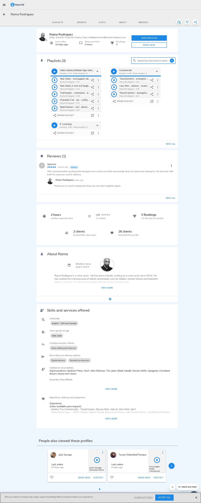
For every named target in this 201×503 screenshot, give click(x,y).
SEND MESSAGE (149, 38)
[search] (134, 61)
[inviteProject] (179, 22)
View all (170, 144)
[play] (54, 80)
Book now (84, 477)
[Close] (196, 497)
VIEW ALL (170, 198)
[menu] (4, 5)
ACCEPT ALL (164, 497)
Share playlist (65, 115)
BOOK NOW (149, 45)
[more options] (98, 80)
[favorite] (187, 22)
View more (107, 287)
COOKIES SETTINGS (143, 497)
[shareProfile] (195, 22)
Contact (98, 477)
